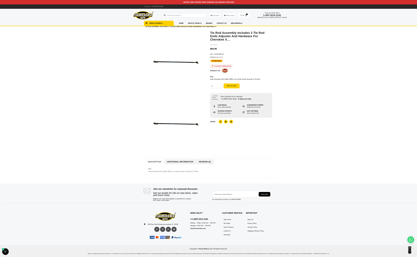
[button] (410, 239)
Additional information (180, 162)
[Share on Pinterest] (231, 122)
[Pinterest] (174, 229)
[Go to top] (410, 250)
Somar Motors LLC (206, 249)
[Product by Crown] (225, 70)
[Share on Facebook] (220, 122)
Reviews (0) (205, 162)
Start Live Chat (245, 99)
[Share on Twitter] (226, 122)
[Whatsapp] (168, 229)
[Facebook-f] (156, 229)
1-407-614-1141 (272, 15)
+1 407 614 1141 (157, 6)
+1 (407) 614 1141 (199, 219)
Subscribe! (264, 194)
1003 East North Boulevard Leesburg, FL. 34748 (163, 224)
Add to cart (231, 86)
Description (154, 162)
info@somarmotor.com (198, 228)
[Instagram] (162, 229)
